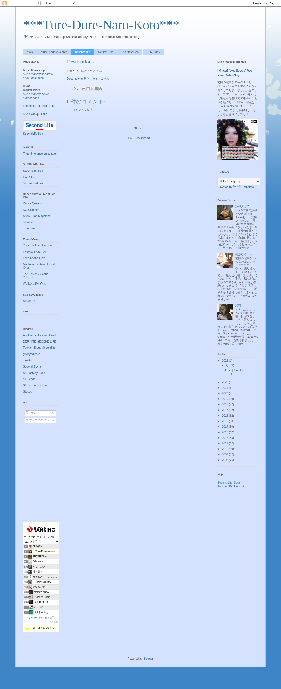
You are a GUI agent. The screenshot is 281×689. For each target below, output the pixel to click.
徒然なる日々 (243, 254)
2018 (225, 404)
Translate (248, 187)
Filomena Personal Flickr (39, 105)
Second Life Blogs (229, 482)
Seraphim (29, 300)
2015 (225, 421)
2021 (225, 387)
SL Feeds (29, 379)
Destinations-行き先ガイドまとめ (88, 78)
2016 (225, 415)
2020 (225, 393)
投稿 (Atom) (142, 138)
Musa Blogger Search (54, 52)
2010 (225, 449)
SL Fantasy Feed (34, 373)
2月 (228, 365)
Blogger (148, 658)
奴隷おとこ (242, 206)
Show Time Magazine (36, 216)
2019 (225, 398)
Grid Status (30, 177)
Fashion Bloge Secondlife (39, 347)
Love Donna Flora (34, 258)
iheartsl (27, 360)
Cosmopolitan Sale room (38, 245)
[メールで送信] (84, 89)
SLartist (28, 222)
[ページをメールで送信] (76, 88)
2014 (225, 426)
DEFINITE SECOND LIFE (39, 341)
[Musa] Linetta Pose (233, 372)
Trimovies (29, 228)
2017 (225, 410)
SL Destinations (33, 183)
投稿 (31, 413)
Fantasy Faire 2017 (35, 251)
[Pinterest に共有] (100, 89)
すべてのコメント (40, 420)
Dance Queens (32, 203)
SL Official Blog (33, 170)
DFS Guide (153, 52)
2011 (225, 443)
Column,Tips (105, 52)
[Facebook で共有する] (96, 89)
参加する (53, 621)
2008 (225, 460)
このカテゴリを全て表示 (41, 617)
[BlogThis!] (88, 89)
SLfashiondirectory (35, 385)
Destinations (82, 52)
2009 (225, 454)
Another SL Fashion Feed (39, 335)
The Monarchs (130, 52)
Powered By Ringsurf (230, 486)
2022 (225, 382)
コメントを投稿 (82, 109)
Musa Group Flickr (35, 114)
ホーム (138, 128)
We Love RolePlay (35, 283)
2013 (225, 432)
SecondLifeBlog (33, 133)
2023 (225, 360)
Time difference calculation (40, 153)
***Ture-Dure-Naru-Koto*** (101, 25)
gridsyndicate (31, 354)
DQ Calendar (31, 209)
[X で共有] (92, 89)
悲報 (238, 305)
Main (30, 52)
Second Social (32, 366)
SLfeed (27, 391)
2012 (225, 437)
